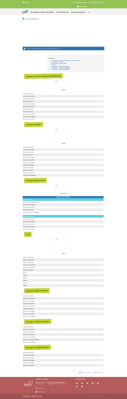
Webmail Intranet (26, 396)
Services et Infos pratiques (42, 12)
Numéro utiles (82, 6)
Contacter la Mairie (42, 391)
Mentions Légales (91, 396)
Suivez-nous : (93, 2)
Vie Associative (78, 12)
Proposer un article (97, 372)
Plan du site (34, 396)
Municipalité (62, 12)
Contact (40, 396)
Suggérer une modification (84, 372)
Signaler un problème (80, 2)
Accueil (26, 2)
